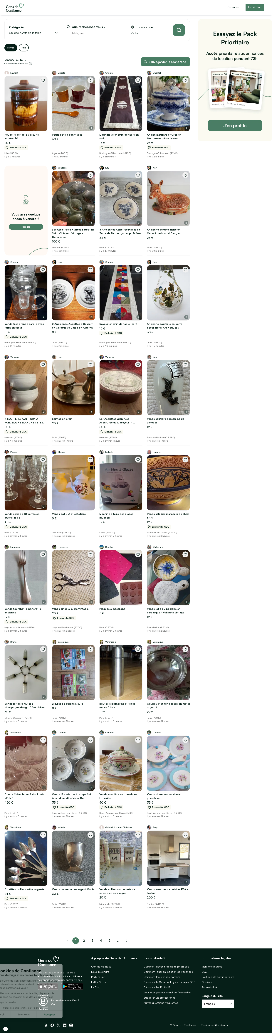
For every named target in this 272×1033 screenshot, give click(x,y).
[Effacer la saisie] (119, 33)
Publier (25, 226)
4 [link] (101, 940)
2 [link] (84, 940)
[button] (5, 1029)
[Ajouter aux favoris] (43, 80)
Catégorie (16, 27)
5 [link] (109, 940)
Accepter (68, 1014)
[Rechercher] (179, 30)
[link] (126, 940)
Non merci (17, 1014)
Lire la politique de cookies (21, 1002)
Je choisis (42, 1014)
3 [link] (92, 940)
